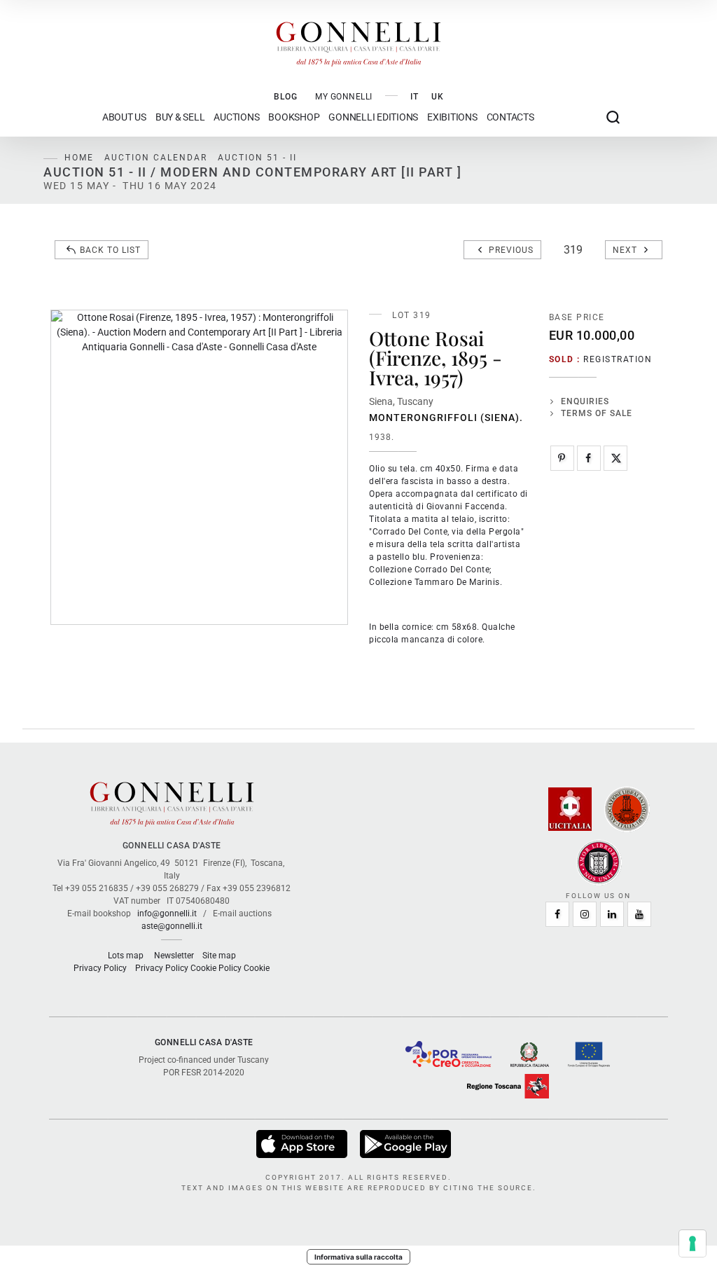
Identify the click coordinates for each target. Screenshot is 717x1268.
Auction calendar (155, 158)
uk (437, 97)
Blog (286, 97)
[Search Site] (613, 117)
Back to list (110, 250)
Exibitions (452, 117)
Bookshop (293, 117)
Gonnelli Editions (373, 117)
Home (79, 158)
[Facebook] (589, 458)
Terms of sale (596, 413)
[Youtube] (639, 914)
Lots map (126, 955)
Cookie (257, 968)
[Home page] (358, 40)
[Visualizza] (302, 1144)
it (414, 97)
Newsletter (174, 955)
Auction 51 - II (257, 158)
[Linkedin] (612, 914)
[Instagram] (585, 914)
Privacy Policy (100, 968)
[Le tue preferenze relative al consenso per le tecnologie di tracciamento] (692, 1243)
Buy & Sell (180, 117)
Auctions (236, 117)
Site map (219, 955)
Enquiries (585, 401)
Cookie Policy (216, 968)
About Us (124, 117)
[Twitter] (615, 458)
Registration (617, 359)
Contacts (510, 117)
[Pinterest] (562, 458)
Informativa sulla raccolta (358, 1257)
